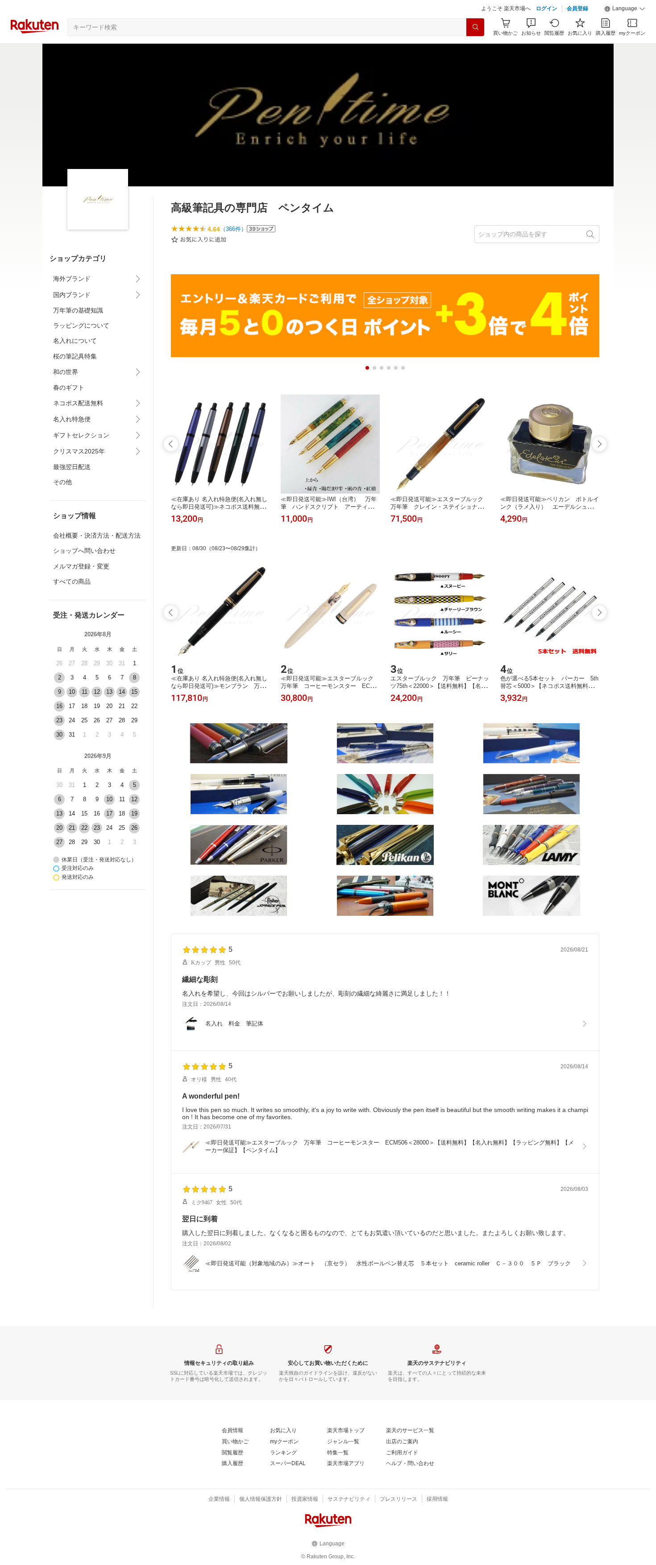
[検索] (475, 27)
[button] (624, 9)
